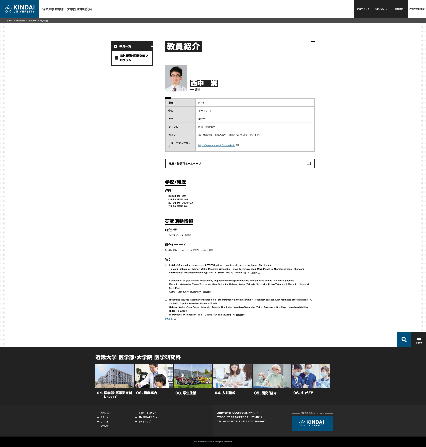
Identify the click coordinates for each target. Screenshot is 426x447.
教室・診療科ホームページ (185, 163)
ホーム (10, 20)
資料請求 (399, 8)
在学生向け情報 (417, 8)
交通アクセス (363, 8)
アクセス (104, 417)
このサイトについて (148, 412)
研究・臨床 (20, 20)
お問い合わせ (381, 8)
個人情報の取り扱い (148, 417)
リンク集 (104, 421)
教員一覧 (33, 20)
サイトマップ (145, 421)
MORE (169, 319)
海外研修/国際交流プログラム (134, 58)
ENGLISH (105, 425)
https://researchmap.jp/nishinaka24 (216, 145)
